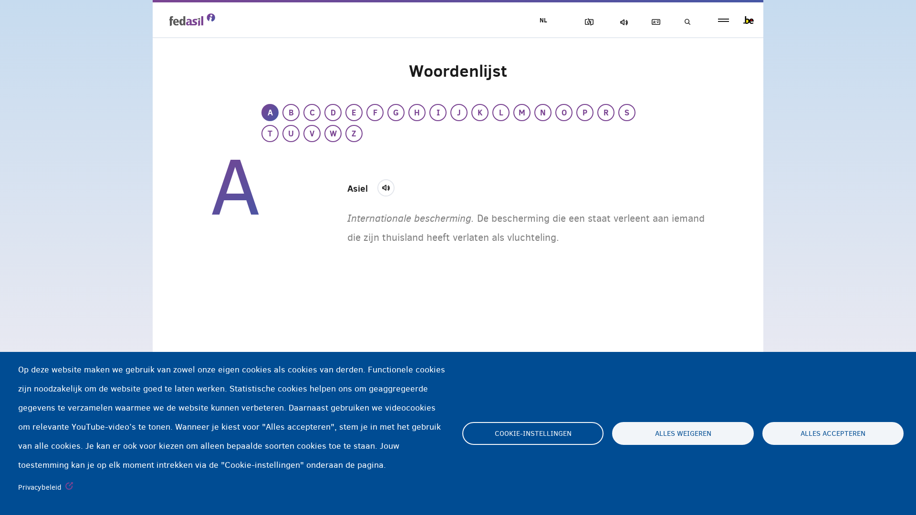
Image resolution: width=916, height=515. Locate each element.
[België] (748, 20)
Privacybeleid (40, 487)
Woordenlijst (654, 22)
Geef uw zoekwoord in (687, 22)
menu (723, 20)
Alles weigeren (683, 433)
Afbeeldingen (587, 22)
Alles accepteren (833, 433)
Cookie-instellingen (533, 433)
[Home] (192, 19)
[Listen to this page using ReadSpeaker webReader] (389, 186)
